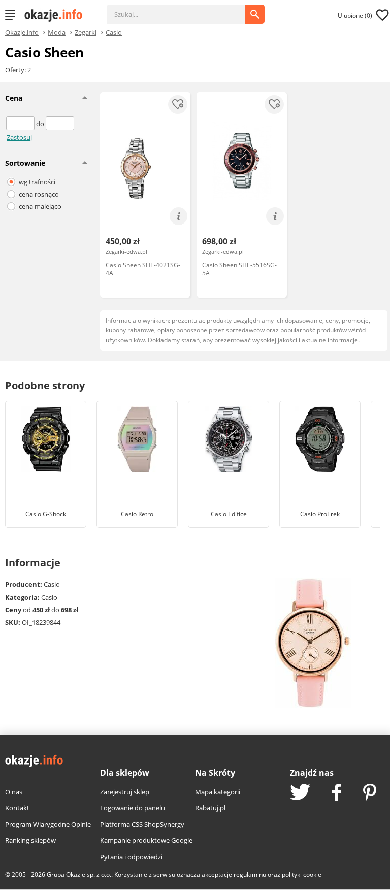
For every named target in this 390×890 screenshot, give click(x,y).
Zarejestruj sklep (124, 791)
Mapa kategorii (217, 791)
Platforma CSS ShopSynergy (142, 824)
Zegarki (85, 32)
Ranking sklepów (30, 840)
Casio (114, 32)
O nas (13, 791)
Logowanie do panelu (132, 807)
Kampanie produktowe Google (146, 840)
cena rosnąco (39, 194)
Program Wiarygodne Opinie (48, 824)
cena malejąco (40, 206)
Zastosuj (19, 137)
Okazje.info (22, 32)
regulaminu (250, 874)
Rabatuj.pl (210, 807)
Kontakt (17, 807)
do (41, 123)
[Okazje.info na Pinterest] (369, 793)
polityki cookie (301, 874)
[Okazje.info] (56, 15)
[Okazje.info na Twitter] (300, 793)
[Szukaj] (184, 9)
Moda (57, 32)
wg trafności (37, 182)
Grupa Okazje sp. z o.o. (79, 874)
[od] (21, 123)
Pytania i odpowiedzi (131, 856)
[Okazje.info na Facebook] (336, 793)
